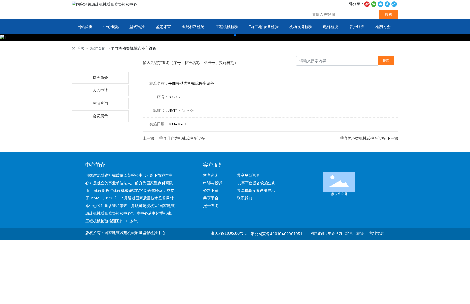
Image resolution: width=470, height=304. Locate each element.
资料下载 (213, 191)
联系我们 (244, 198)
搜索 (388, 14)
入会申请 (100, 90)
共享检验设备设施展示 (256, 191)
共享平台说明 (248, 175)
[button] (235, 35)
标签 (360, 233)
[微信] (373, 4)
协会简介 (100, 78)
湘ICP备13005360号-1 (229, 233)
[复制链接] (394, 4)
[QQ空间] (387, 4)
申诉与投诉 (214, 183)
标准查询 (98, 48)
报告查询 (210, 206)
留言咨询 (213, 175)
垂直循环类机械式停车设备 (363, 138)
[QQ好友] (380, 4)
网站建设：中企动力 (326, 233)
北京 (349, 233)
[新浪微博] (367, 4)
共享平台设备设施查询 (256, 183)
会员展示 (100, 116)
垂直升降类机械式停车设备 (182, 138)
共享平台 (210, 198)
